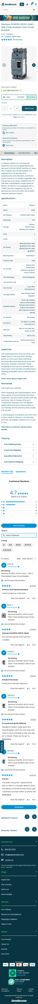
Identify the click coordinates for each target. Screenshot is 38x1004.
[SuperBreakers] (9, 4)
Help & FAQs (6, 924)
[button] (12, 39)
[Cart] (31, 4)
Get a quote (10, 133)
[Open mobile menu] (35, 4)
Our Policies (6, 909)
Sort (19, 558)
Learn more (9, 145)
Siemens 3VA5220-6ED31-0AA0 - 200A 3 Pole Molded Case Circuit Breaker (21, 663)
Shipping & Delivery (9, 919)
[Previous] (4, 65)
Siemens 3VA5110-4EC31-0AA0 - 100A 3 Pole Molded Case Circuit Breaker (21, 763)
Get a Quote (6, 884)
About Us (5, 944)
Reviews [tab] (7, 472)
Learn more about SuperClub (13, 378)
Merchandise (6, 894)
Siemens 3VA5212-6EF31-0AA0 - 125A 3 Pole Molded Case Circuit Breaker (21, 617)
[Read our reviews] (19, 981)
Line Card (5, 954)
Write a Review (22, 526)
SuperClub (5, 879)
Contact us (9, 860)
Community (6, 939)
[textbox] (19, 535)
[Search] (34, 10)
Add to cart (29, 108)
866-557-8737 (10, 849)
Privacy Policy (19, 990)
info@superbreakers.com (14, 855)
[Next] (34, 65)
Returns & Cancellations (11, 914)
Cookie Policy (31, 990)
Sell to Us (5, 889)
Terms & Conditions (5, 990)
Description (9, 153)
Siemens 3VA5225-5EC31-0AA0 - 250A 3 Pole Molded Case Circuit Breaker (21, 707)
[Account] (27, 4)
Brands (4, 949)
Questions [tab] (21, 472)
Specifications (24, 153)
